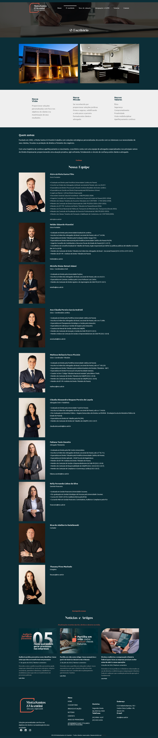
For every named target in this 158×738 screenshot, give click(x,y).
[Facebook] (21, 730)
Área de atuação (85, 8)
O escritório (70, 8)
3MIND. (104, 735)
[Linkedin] (25, 730)
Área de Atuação (74, 709)
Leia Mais (22, 678)
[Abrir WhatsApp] (152, 732)
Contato (126, 8)
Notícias (116, 8)
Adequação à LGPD (102, 8)
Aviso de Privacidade (76, 720)
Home (60, 8)
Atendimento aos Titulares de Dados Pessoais (79, 724)
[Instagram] (30, 730)
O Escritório (73, 705)
